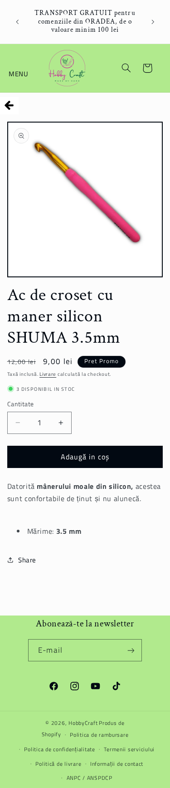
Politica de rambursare (99, 735)
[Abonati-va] (130, 650)
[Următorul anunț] (153, 22)
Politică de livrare (58, 764)
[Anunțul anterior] (17, 22)
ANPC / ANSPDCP (89, 778)
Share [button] (27, 560)
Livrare (47, 374)
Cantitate (20, 404)
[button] (19, 68)
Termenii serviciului (129, 749)
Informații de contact (116, 764)
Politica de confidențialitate (59, 749)
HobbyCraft (82, 723)
